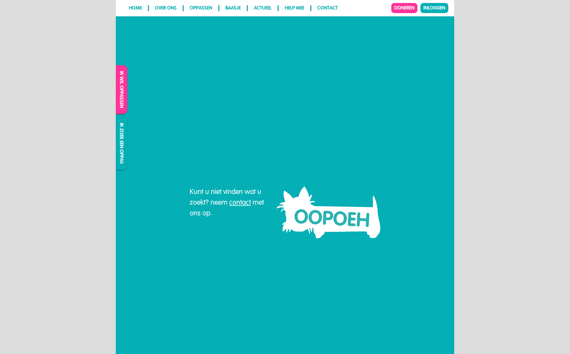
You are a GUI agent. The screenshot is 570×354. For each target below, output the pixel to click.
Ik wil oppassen (122, 89)
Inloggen (434, 8)
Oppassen (201, 8)
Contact (327, 8)
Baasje (233, 8)
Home (135, 8)
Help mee (294, 8)
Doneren (404, 8)
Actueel (263, 8)
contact (240, 202)
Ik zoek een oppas (122, 143)
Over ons (166, 8)
